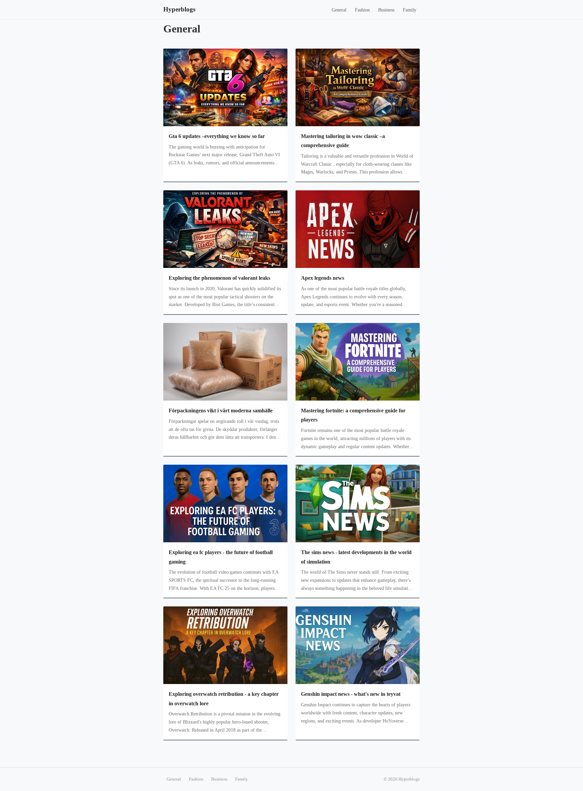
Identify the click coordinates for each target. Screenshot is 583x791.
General (339, 9)
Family (409, 9)
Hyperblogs (179, 9)
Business (386, 9)
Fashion (362, 9)
